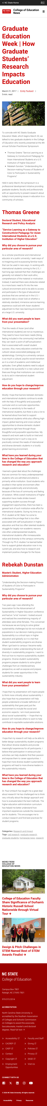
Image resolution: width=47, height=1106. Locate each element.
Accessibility (7, 1100)
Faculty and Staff (35, 1038)
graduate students (10, 838)
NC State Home (12, 2)
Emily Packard (26, 91)
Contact (9, 1053)
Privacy (19, 1100)
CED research (13, 834)
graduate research (28, 834)
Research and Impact (23, 831)
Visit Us (31, 1064)
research (40, 838)
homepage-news (27, 838)
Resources (29, 1100)
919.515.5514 (8, 999)
